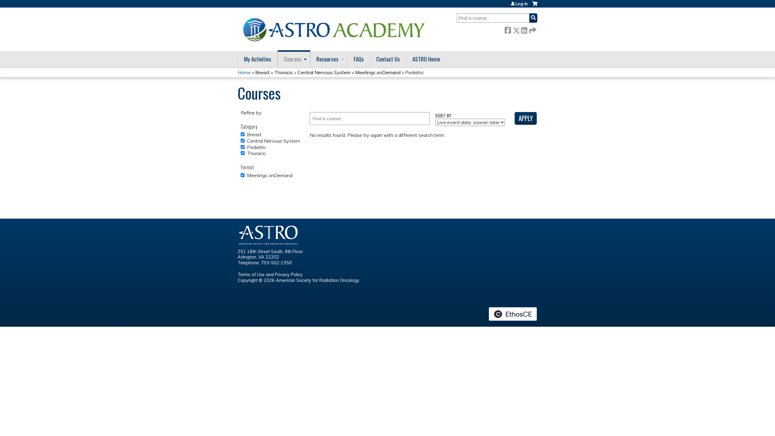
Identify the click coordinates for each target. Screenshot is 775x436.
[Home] (336, 29)
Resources (327, 58)
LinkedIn (524, 29)
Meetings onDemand (378, 72)
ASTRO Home (426, 58)
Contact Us (388, 58)
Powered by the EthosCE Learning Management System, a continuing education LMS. (512, 314)
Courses (292, 58)
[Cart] (534, 6)
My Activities (257, 58)
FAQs (359, 58)
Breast (262, 72)
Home (244, 72)
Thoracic (283, 72)
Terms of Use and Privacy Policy (270, 274)
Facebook (508, 29)
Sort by (443, 115)
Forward (532, 29)
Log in (522, 4)
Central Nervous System (324, 72)
